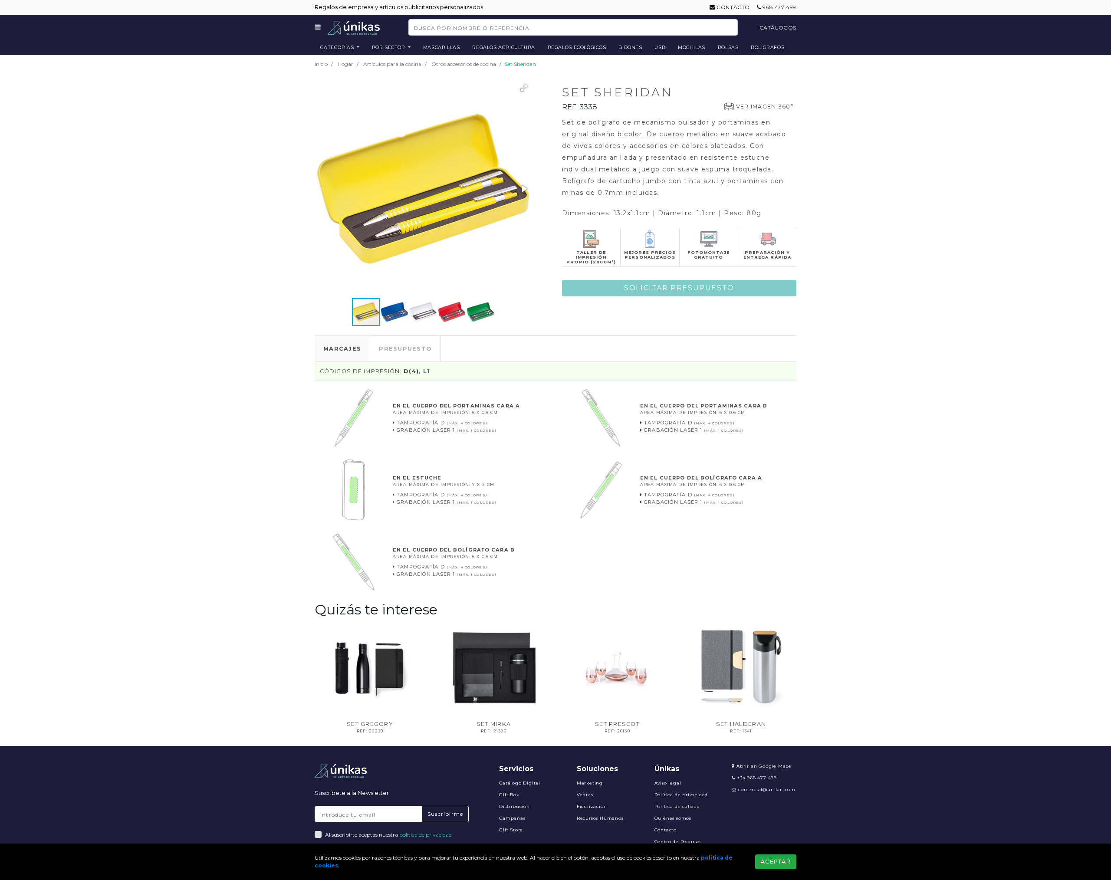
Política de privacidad (681, 795)
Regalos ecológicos (577, 47)
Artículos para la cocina (392, 64)
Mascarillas (441, 47)
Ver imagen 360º (764, 106)
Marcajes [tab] (342, 348)
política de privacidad (425, 834)
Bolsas (728, 47)
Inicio (321, 64)
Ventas (585, 795)
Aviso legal (667, 783)
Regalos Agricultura (503, 47)
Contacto (732, 7)
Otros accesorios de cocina (463, 64)
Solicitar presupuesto (679, 288)
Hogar (345, 64)
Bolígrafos (767, 47)
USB (659, 47)
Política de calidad (677, 806)
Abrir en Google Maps (763, 766)
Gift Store (511, 830)
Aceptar (776, 861)
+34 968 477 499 (756, 778)
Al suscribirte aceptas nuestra (388, 834)
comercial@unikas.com (766, 789)
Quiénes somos (672, 818)
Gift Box (509, 795)
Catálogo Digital (519, 783)
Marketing (590, 783)
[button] (524, 88)
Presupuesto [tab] (405, 348)
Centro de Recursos (678, 841)
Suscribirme (445, 814)
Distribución (514, 806)
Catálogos (777, 27)
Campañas (512, 818)
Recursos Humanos (600, 818)
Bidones (630, 47)
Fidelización (592, 806)
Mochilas (691, 47)
